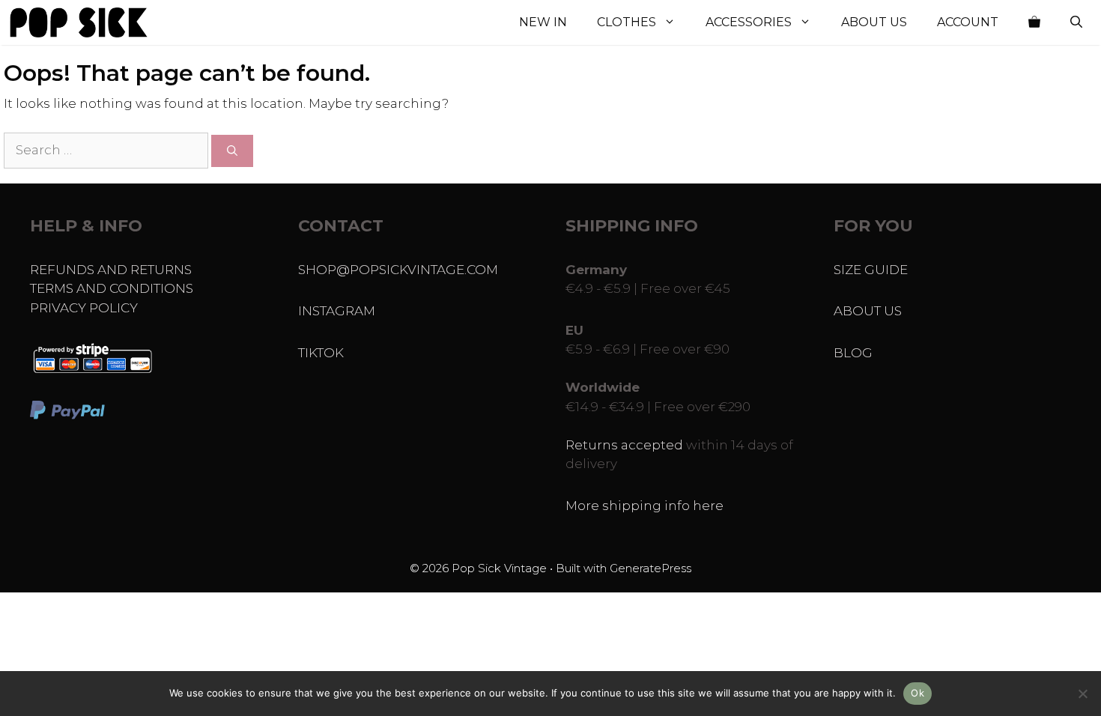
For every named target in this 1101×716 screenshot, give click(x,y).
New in (543, 22)
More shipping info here (644, 505)
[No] (1082, 693)
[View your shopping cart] (1034, 22)
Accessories (749, 22)
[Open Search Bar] (1076, 22)
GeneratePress (650, 568)
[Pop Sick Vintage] (79, 22)
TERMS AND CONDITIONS (111, 288)
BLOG (853, 352)
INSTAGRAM (336, 310)
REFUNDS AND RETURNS (111, 269)
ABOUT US (868, 310)
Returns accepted (624, 444)
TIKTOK (321, 352)
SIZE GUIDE (871, 269)
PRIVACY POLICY (84, 307)
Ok (917, 693)
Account (967, 22)
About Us (874, 22)
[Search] (232, 151)
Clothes (626, 22)
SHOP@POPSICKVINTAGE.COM (398, 269)
